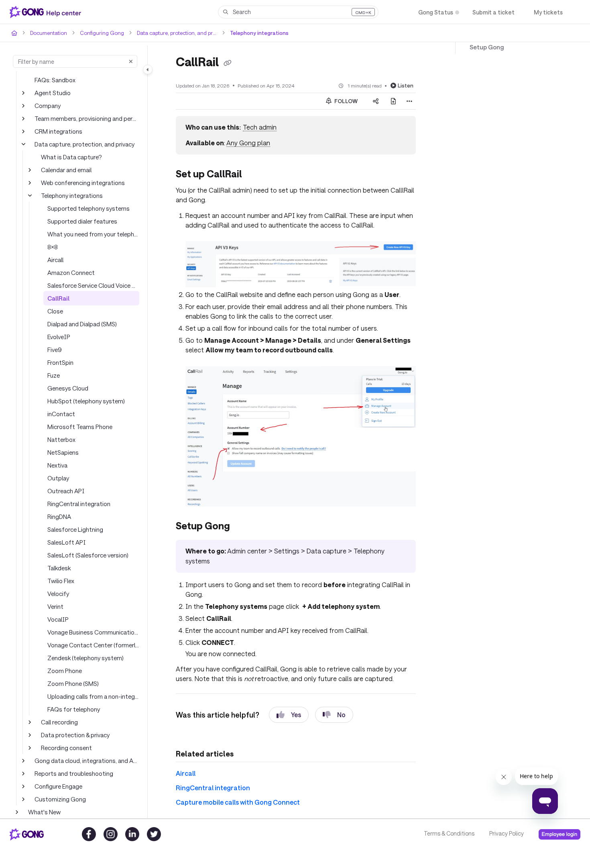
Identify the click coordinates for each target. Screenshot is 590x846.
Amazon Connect (71, 272)
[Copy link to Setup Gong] (242, 527)
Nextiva (57, 465)
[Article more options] (409, 101)
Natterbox (61, 439)
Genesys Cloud (67, 388)
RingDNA (59, 516)
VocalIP (58, 619)
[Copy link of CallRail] (227, 63)
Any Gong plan (248, 142)
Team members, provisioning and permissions (87, 118)
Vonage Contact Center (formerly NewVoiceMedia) (93, 645)
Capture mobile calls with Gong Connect (238, 802)
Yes (296, 714)
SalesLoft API (66, 542)
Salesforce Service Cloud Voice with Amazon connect (93, 285)
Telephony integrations (259, 33)
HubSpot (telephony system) (86, 401)
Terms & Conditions (449, 833)
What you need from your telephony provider (93, 234)
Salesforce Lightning (75, 529)
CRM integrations (58, 131)
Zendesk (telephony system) (85, 657)
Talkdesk (59, 567)
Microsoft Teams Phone (79, 426)
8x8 (52, 246)
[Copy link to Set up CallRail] (254, 175)
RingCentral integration (78, 503)
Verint (55, 606)
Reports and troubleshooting (74, 773)
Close (55, 311)
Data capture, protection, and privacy (177, 33)
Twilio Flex (60, 580)
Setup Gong (487, 46)
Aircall (55, 259)
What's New (44, 811)
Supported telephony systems (88, 208)
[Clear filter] (130, 61)
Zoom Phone (64, 670)
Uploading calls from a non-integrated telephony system (93, 696)
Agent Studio (53, 92)
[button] (298, 12)
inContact (61, 413)
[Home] (47, 12)
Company (48, 105)
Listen (405, 85)
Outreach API (66, 490)
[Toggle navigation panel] (148, 69)
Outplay (58, 478)
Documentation (48, 33)
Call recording (59, 722)
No (341, 714)
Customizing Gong (60, 799)
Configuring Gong (102, 33)
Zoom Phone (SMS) (73, 683)
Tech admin (260, 127)
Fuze (53, 375)
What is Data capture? (71, 157)
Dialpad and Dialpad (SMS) (82, 323)
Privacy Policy (506, 833)
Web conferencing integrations (83, 182)
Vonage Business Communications (93, 632)
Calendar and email (66, 169)
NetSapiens (63, 452)
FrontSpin (60, 362)
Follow (345, 101)
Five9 (54, 349)
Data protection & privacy (75, 734)
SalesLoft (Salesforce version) (87, 555)
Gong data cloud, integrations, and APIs (87, 760)
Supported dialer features (82, 221)
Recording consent (66, 747)
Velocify (58, 593)
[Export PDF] (393, 101)
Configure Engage (58, 786)
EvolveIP (58, 336)
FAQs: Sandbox (55, 79)
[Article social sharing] (375, 101)
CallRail (58, 298)
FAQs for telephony (73, 709)
